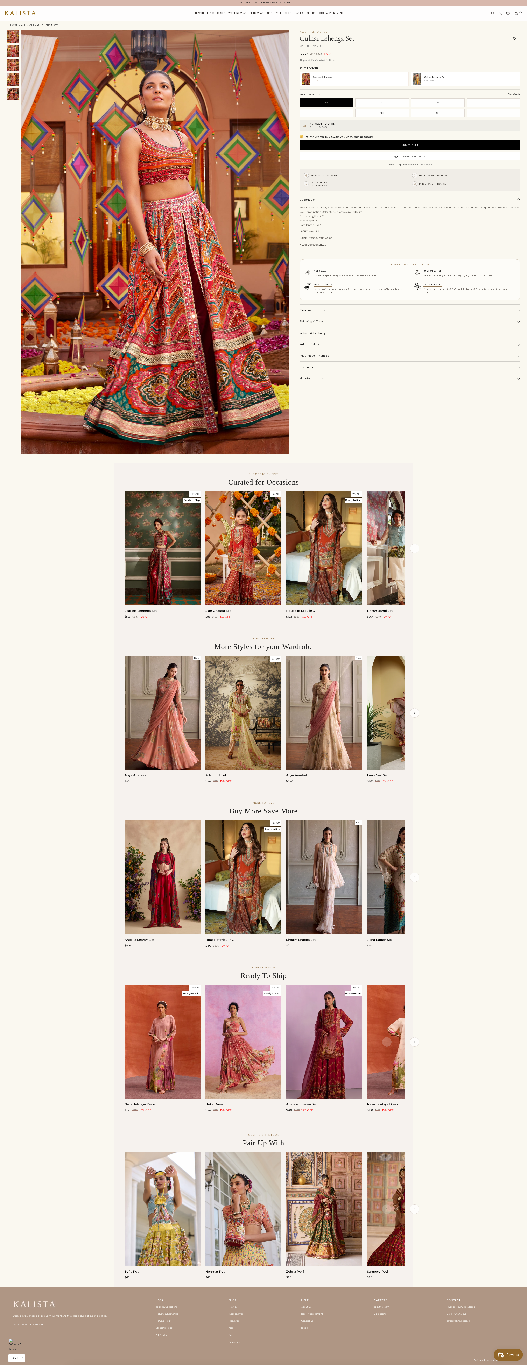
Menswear (234, 1320)
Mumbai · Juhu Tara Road (461, 1306)
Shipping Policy (164, 1327)
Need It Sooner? (323, 285)
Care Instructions (312, 310)
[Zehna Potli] (324, 1209)
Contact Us (307, 1320)
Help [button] (305, 1300)
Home (14, 25)
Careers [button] (380, 1300)
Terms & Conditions (166, 1306)
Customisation (432, 271)
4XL (493, 113)
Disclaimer (307, 367)
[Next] (414, 548)
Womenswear (236, 1313)
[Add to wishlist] (514, 38)
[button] (237, 13)
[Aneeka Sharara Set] (163, 877)
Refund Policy (163, 1320)
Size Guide (514, 94)
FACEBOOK (36, 1324)
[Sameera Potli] (405, 1209)
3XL (438, 113)
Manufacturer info (312, 378)
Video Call (320, 271)
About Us (306, 1306)
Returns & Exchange (167, 1313)
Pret (231, 1335)
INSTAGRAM (20, 1324)
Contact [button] (454, 1300)
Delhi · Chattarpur (456, 1313)
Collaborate (380, 1313)
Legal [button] (160, 1300)
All (23, 25)
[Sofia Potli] (163, 1209)
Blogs (304, 1327)
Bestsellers (234, 1342)
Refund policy (309, 344)
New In (233, 1306)
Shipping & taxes (312, 321)
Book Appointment (312, 1313)
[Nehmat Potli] (243, 1209)
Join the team (381, 1306)
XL (326, 113)
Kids (231, 1327)
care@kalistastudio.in (458, 1320)
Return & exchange (314, 333)
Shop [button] (233, 1300)
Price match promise (314, 355)
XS (326, 102)
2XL (382, 113)
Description (308, 199)
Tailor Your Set (432, 285)
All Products (162, 1335)
